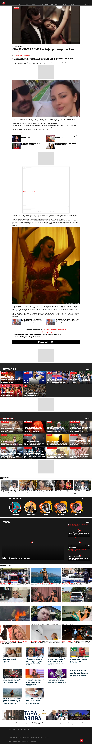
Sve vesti (87, 369)
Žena (56, 4)
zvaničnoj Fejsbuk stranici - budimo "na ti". (55, 329)
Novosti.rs (9, 369)
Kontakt (15, 737)
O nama (10, 737)
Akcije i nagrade (35, 737)
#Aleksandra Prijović (20, 334)
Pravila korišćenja (44, 737)
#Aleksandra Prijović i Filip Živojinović (26, 337)
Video (6, 522)
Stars (33, 4)
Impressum (21, 737)
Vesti (26, 4)
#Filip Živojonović (35, 334)
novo (18, 4)
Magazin (8, 418)
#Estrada (57, 334)
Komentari (44, 342)
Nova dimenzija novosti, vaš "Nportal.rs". (46, 332)
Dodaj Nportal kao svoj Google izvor (22, 55)
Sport (64, 4)
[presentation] (81, 499)
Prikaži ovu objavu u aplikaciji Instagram (30, 191)
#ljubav (50, 334)
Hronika (72, 4)
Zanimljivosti (49, 4)
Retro (41, 4)
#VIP (45, 334)
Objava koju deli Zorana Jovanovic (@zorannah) (46, 211)
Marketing (27, 737)
